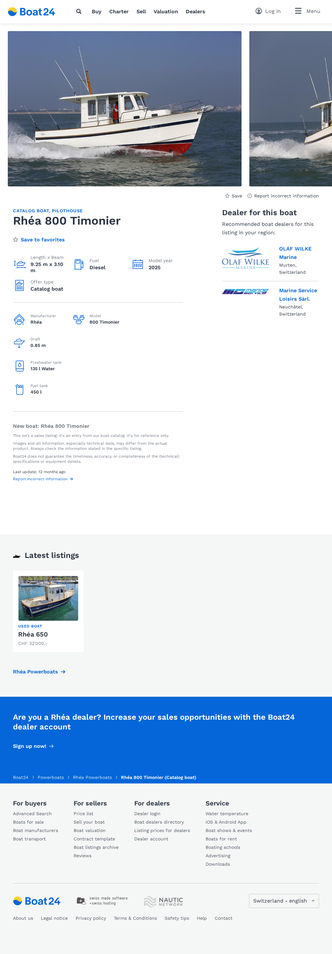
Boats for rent (221, 838)
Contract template (94, 838)
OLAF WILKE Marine (295, 253)
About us (23, 918)
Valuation (166, 11)
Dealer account (151, 838)
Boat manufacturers (35, 830)
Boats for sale (28, 822)
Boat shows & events (229, 830)
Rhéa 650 (33, 634)
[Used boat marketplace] (31, 11)
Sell (141, 11)
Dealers (195, 11)
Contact (223, 918)
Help (202, 918)
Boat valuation (90, 830)
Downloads (218, 864)
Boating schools (223, 847)
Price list (83, 813)
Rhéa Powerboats (35, 672)
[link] (48, 611)
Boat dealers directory (159, 822)
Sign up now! (29, 746)
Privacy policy (91, 918)
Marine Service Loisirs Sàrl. (298, 294)
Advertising (218, 855)
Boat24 (21, 777)
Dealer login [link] (147, 813)
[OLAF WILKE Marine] (245, 259)
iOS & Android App (226, 822)
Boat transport (29, 838)
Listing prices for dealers (162, 830)
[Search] (80, 11)
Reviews (82, 855)
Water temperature (227, 813)
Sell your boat (89, 822)
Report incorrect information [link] (286, 195)
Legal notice (54, 918)
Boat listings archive (96, 847)
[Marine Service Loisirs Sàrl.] (245, 300)
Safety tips (177, 918)
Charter (119, 11)
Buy (96, 11)
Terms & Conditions (135, 918)
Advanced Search (32, 813)
